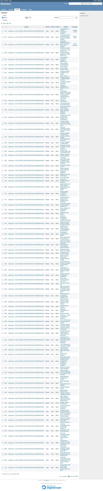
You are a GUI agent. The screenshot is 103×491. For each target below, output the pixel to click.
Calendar (24, 9)
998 (6, 403)
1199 (5, 449)
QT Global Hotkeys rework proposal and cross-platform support (65, 37)
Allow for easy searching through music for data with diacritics (65, 372)
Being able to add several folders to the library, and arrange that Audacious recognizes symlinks (65, 361)
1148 (5, 129)
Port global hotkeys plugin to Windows (65, 181)
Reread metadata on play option (65, 142)
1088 (5, 187)
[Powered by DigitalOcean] (51, 488)
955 (6, 313)
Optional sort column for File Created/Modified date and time (65, 229)
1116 (5, 302)
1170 (5, 213)
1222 (5, 87)
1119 (5, 398)
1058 (5, 383)
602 (6, 136)
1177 (5, 166)
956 (6, 100)
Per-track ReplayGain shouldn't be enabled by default (65, 218)
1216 (5, 345)
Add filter (56, 17)
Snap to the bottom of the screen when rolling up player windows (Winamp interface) (65, 110)
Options (5, 20)
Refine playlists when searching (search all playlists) (64, 170)
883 (6, 328)
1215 (5, 244)
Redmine (46, 480)
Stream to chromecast (63, 100)
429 (6, 193)
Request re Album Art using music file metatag (65, 147)
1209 (5, 454)
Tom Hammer (75, 44)
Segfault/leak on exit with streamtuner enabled (64, 31)
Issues (17, 9)
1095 (5, 321)
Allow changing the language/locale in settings (65, 383)
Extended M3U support (64, 306)
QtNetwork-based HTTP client (65, 175)
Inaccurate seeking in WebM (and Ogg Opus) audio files (65, 449)
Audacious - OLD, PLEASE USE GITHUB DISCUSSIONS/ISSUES (26, 31)
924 (6, 223)
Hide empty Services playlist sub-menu (64, 280)
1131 (5, 117)
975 (6, 31)
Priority (57, 27)
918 (6, 155)
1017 (5, 37)
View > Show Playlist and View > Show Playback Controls (65, 78)
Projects (6, 0)
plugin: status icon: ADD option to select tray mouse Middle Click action (65, 186)
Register (100, 0)
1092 (5, 142)
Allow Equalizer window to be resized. (64, 378)
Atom (71, 476)
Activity (11, 9)
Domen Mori (75, 37)
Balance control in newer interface (65, 367)
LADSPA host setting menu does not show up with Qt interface (65, 443)
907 (6, 175)
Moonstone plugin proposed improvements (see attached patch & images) (65, 244)
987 (6, 333)
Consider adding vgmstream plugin (65, 325)
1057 (5, 253)
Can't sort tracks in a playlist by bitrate (65, 345)
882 (6, 325)
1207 (5, 316)
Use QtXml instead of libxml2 (65, 82)
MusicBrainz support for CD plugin (64, 234)
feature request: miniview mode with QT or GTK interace (64, 302)
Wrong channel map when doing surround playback (65, 411)
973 (6, 420)
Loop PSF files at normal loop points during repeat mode (65, 264)
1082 (5, 296)
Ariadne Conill (75, 31)
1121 (5, 372)
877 (6, 199)
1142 (5, 234)
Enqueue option (64, 313)
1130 (5, 289)
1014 (5, 415)
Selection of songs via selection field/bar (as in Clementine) (65, 117)
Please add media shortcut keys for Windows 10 (65, 205)
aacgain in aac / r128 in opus (64, 403)
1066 (5, 378)
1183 (5, 250)
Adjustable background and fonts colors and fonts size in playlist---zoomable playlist (65, 44)
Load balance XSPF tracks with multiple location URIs (64, 270)
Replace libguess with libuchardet (65, 155)
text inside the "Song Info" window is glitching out (64, 59)
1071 (5, 275)
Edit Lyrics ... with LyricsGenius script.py (65, 317)
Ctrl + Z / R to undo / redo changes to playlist (65, 321)
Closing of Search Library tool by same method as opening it (65, 333)
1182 (5, 52)
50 (15, 474)
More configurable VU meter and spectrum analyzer (65, 239)
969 (6, 94)
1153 (5, 228)
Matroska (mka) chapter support (64, 253)
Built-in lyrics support (63, 354)
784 (6, 467)
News (30, 9)
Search (66, 3)
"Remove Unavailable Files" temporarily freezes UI (65, 426)
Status (5, 17)
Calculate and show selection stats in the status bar (65, 350)
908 (6, 82)
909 (6, 160)
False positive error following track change (64, 65)
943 (6, 361)
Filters (4, 15)
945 (6, 368)
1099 (5, 218)
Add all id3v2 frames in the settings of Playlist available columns (65, 392)
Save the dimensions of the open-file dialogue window (65, 129)
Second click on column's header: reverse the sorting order (65, 123)
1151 (5, 270)
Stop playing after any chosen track (65, 103)
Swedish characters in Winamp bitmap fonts (64, 87)
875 (6, 306)
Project (26, 27)
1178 (5, 59)
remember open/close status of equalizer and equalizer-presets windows (65, 160)
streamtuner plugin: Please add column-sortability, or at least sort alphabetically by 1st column (65, 94)
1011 (5, 72)
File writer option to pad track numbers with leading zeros (64, 296)
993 (6, 436)
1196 (5, 110)
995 (6, 387)
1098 (5, 280)
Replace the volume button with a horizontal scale (65, 151)
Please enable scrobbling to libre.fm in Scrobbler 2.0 (64, 193)
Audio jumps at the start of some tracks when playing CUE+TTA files (65, 467)
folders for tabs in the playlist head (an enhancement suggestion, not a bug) (65, 289)
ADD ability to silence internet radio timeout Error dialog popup (65, 398)
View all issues (84, 15)
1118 (5, 340)
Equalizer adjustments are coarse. (64, 310)
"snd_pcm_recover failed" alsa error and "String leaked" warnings (65, 420)
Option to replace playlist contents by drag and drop (65, 223)
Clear (10, 23)
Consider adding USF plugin (64, 328)
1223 (5, 430)
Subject (66, 27)
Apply (4, 23)
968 (6, 264)
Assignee (74, 27)
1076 (5, 44)
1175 (5, 64)
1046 (5, 392)
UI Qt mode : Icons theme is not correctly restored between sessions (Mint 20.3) (65, 52)
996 (6, 170)
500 (6, 283)
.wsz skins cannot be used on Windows (65, 407)
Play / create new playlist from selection (65, 209)
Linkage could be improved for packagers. (65, 275)
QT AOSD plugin (64, 177)
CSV (74, 476)
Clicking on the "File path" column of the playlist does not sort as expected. (65, 339)
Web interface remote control (64, 68)
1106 (5, 460)
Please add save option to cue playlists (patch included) (64, 199)
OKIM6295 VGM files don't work (64, 430)
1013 (5, 146)
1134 (5, 68)
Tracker (48, 27)
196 (6, 411)
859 (6, 407)
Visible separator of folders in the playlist (65, 72)
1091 (5, 354)
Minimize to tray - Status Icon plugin (65, 250)
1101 (5, 205)
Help (10, 0)
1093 (5, 258)
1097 (5, 151)
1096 (5, 350)
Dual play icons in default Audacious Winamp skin (65, 454)
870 (6, 78)
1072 (5, 177)
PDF (77, 476)
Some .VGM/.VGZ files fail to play (65, 415)
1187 (5, 123)
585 (6, 426)
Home (2, 0)
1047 (5, 104)
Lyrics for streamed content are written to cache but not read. (65, 436)
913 (6, 209)
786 (6, 181)
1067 (5, 310)
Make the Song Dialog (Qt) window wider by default (64, 258)
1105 (5, 443)
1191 (5, 238)
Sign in (95, 0)
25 (13, 474)
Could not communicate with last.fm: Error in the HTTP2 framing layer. (65, 460)
